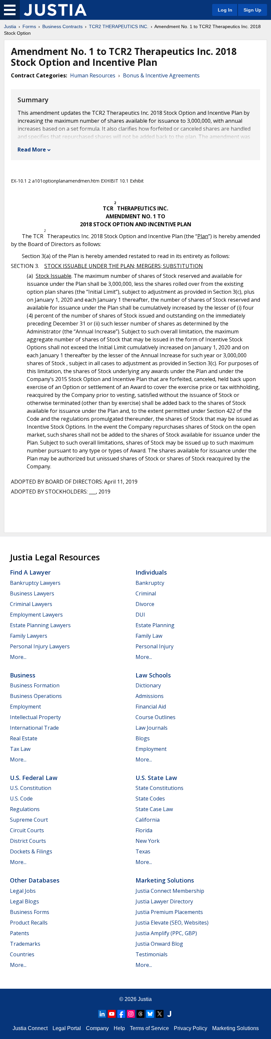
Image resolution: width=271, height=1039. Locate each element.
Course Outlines (155, 717)
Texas (143, 851)
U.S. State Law (156, 778)
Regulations (25, 809)
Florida (144, 830)
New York (148, 840)
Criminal (146, 593)
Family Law (149, 635)
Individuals (151, 572)
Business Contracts (62, 26)
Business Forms (29, 912)
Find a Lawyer (30, 572)
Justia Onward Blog (159, 943)
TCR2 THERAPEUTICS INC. (118, 26)
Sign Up (252, 10)
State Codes (150, 798)
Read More (32, 149)
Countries (22, 954)
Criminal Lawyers (31, 604)
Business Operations (36, 696)
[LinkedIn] (102, 1014)
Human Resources (92, 75)
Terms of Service (149, 1028)
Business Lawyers (32, 593)
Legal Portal (67, 1028)
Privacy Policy (190, 1028)
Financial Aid (151, 706)
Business (22, 675)
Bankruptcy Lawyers (35, 582)
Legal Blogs (24, 901)
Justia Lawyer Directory (164, 901)
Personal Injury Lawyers (40, 646)
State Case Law (154, 809)
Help (119, 1028)
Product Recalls (29, 922)
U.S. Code (21, 798)
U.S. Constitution (30, 788)
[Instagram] (131, 1014)
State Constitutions (159, 788)
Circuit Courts (27, 830)
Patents (19, 933)
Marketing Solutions (165, 880)
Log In (225, 10)
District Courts (28, 840)
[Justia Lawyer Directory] (169, 1014)
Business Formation (34, 685)
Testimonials (152, 954)
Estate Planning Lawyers (40, 625)
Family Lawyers (28, 635)
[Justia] (55, 10)
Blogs (143, 738)
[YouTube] (112, 1014)
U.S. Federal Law (34, 778)
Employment (25, 706)
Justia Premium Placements (169, 912)
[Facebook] (121, 1014)
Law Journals (152, 727)
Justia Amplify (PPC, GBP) (166, 933)
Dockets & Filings (31, 851)
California (148, 819)
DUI (140, 614)
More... (18, 657)
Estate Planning (155, 625)
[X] (160, 1014)
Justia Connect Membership (170, 890)
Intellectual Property (35, 717)
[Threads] (140, 1014)
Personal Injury (155, 646)
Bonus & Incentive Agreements (161, 75)
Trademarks (25, 943)
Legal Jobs (23, 890)
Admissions (150, 696)
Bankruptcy (150, 582)
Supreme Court (29, 819)
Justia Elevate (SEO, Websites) (172, 922)
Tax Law (20, 749)
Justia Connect (30, 1028)
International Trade (34, 727)
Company (97, 1028)
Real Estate (23, 738)
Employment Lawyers (36, 614)
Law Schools (153, 675)
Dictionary (148, 685)
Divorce (145, 604)
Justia (10, 26)
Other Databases (34, 880)
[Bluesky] (150, 1014)
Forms (29, 26)
